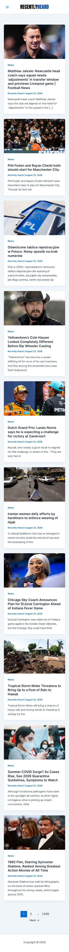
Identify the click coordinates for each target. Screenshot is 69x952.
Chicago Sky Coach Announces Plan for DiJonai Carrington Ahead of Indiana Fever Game (34, 604)
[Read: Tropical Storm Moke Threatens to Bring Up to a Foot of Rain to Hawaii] (34, 656)
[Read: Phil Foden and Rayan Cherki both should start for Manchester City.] (34, 135)
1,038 (45, 914)
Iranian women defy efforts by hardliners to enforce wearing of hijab (33, 518)
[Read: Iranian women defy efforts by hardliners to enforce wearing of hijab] (34, 484)
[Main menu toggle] (7, 7)
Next (34, 920)
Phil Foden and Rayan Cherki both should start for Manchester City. (34, 167)
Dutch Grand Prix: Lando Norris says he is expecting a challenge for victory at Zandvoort (33, 432)
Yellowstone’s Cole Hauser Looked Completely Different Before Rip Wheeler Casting (30, 341)
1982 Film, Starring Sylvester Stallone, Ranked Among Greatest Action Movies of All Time (34, 866)
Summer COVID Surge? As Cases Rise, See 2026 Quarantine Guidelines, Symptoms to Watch (33, 776)
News (11, 65)
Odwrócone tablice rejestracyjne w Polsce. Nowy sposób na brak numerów (33, 251)
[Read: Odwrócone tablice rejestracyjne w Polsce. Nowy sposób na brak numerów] (34, 217)
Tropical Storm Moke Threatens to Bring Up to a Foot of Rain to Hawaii (34, 690)
